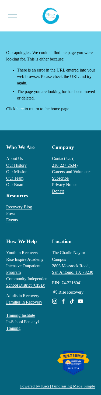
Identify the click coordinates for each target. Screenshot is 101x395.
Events (12, 220)
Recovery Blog (19, 207)
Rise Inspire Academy (25, 259)
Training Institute (20, 315)
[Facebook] (63, 301)
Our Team (14, 178)
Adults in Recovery (22, 295)
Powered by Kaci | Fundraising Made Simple (57, 386)
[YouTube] (80, 301)
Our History (16, 165)
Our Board (15, 184)
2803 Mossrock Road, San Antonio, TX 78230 (72, 269)
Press (10, 213)
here (20, 108)
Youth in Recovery (22, 252)
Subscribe (60, 178)
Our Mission (16, 171)
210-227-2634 (64, 165)
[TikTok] (72, 301)
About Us (14, 158)
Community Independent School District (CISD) (27, 281)
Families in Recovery (24, 302)
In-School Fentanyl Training (22, 324)
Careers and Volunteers (71, 171)
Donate (58, 191)
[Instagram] (54, 301)
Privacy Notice (64, 184)
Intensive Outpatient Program (23, 269)
